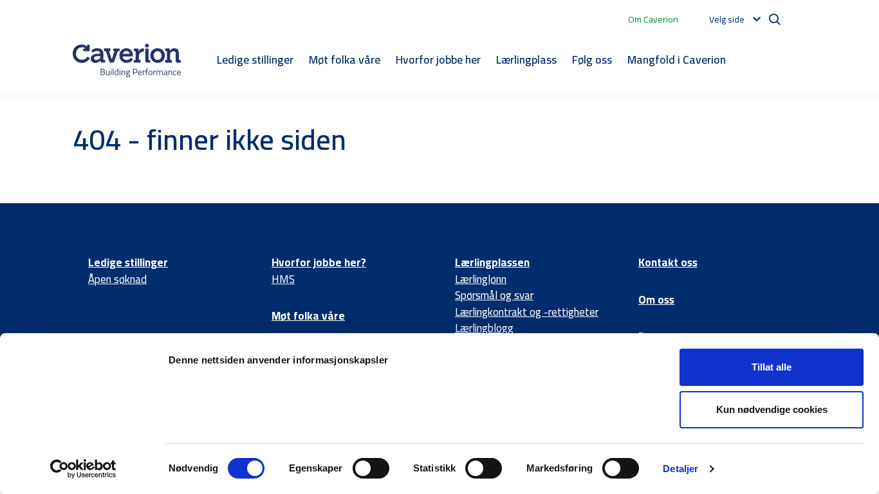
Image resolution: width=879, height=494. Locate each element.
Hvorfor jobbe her (438, 59)
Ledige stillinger (255, 59)
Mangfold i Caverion (676, 59)
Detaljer (680, 468)
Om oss (656, 299)
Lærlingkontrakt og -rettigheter (526, 312)
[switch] (371, 468)
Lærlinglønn (480, 279)
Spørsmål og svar (494, 295)
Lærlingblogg (484, 328)
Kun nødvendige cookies (772, 409)
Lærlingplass (526, 59)
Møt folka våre (344, 59)
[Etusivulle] (127, 60)
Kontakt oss (668, 262)
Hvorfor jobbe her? (319, 262)
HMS (283, 279)
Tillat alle (771, 366)
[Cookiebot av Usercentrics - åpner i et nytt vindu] (83, 469)
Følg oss (592, 59)
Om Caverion (653, 19)
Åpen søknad (117, 279)
